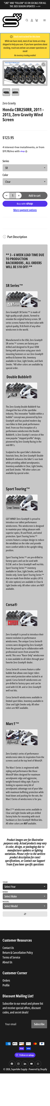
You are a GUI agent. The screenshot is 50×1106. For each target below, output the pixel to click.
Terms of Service (11, 957)
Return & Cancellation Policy (18, 952)
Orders (6, 980)
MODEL (6, 902)
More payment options (25, 210)
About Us (7, 962)
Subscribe (39, 1024)
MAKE (5, 892)
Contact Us (8, 948)
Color (5, 175)
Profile (6, 985)
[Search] (27, 20)
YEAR (5, 882)
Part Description (17, 237)
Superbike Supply (19, 1069)
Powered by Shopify (38, 1069)
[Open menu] (44, 20)
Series (6, 161)
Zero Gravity (9, 103)
